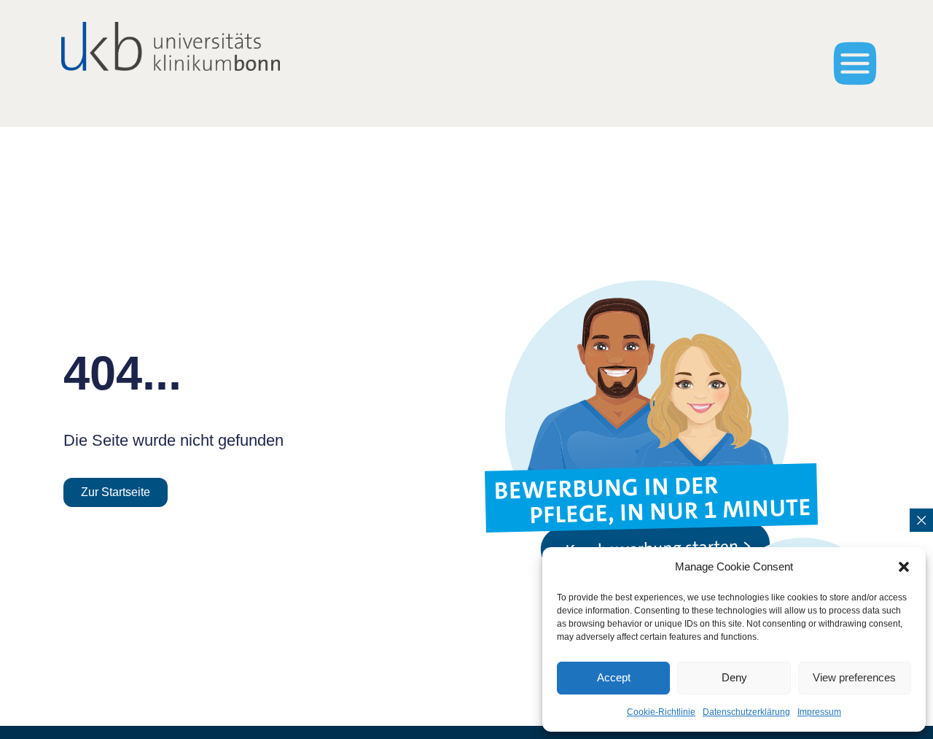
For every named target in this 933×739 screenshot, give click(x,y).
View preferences (854, 677)
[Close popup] (921, 520)
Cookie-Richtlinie (661, 712)
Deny (734, 677)
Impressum (819, 712)
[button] (904, 567)
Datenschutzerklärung (746, 712)
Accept (614, 677)
